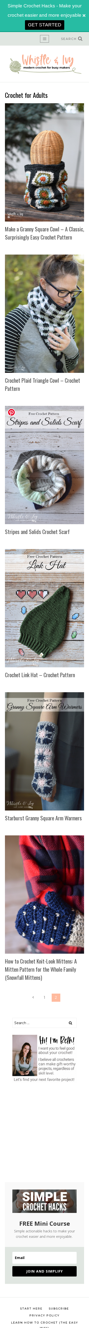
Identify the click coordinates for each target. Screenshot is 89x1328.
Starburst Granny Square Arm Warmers (43, 818)
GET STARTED (44, 24)
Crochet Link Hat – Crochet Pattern (40, 675)
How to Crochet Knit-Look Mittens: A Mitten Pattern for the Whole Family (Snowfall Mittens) (41, 969)
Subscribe (59, 1308)
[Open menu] (44, 38)
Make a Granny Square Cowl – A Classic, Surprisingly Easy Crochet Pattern (44, 233)
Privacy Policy (44, 1315)
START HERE (31, 1308)
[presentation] (44, 162)
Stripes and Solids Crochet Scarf (37, 531)
